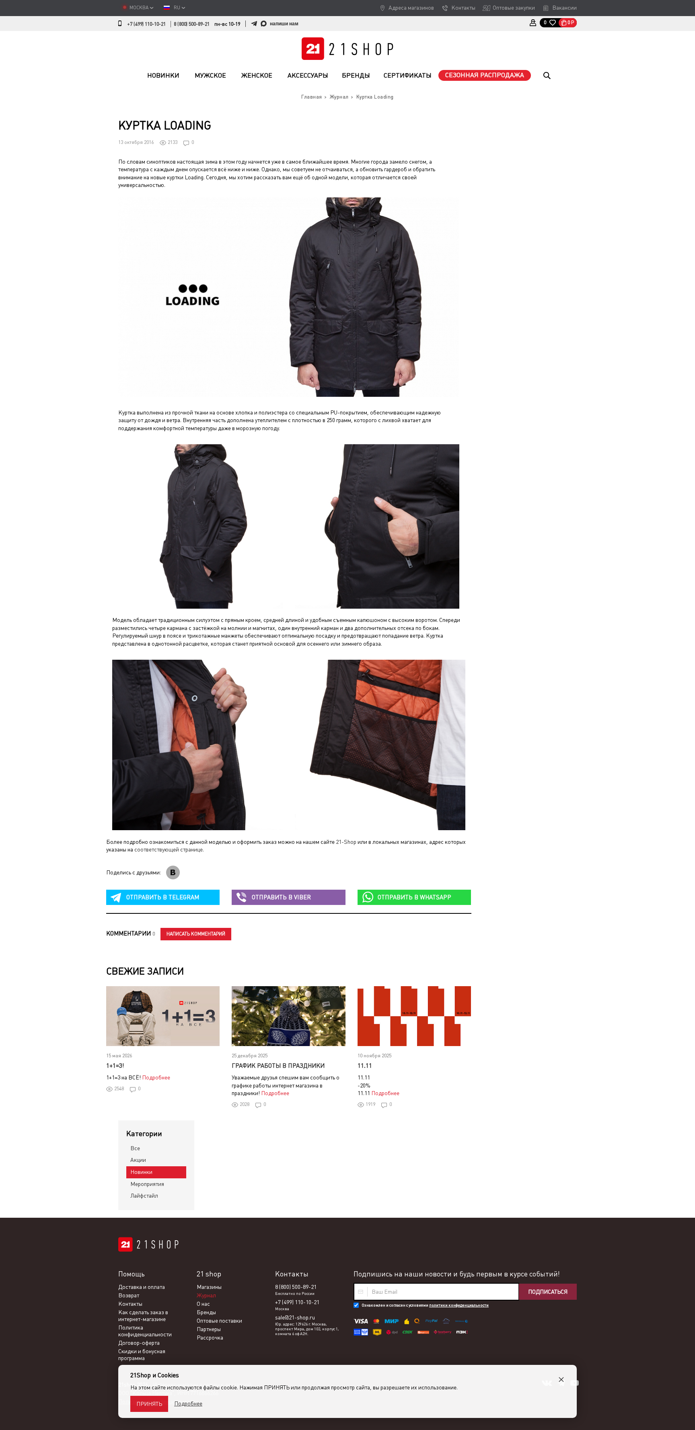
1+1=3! (115, 1065)
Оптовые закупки (514, 7)
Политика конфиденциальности (145, 1331)
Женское (256, 75)
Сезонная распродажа (484, 75)
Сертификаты (408, 75)
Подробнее (156, 1077)
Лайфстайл (144, 1195)
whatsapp (414, 897)
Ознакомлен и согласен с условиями (425, 1305)
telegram (162, 897)
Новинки (163, 75)
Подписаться (548, 1291)
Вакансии (564, 7)
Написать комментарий (196, 934)
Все (135, 1148)
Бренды (356, 75)
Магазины (209, 1287)
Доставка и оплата (141, 1287)
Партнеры (209, 1329)
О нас (203, 1304)
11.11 (365, 1065)
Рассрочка (210, 1337)
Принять (149, 1404)
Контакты (463, 7)
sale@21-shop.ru (295, 1317)
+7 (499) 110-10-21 (146, 24)
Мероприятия (147, 1184)
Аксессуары (308, 75)
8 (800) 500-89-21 (192, 24)
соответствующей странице (168, 849)
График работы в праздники (278, 1065)
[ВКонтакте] (173, 873)
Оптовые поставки (219, 1320)
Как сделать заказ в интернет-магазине (143, 1315)
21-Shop (346, 842)
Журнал (206, 1295)
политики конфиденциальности (459, 1305)
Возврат (128, 1295)
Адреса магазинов (411, 7)
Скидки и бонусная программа (141, 1354)
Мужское (210, 75)
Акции (138, 1160)
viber (281, 897)
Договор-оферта (139, 1343)
